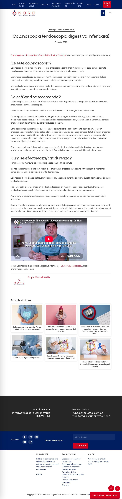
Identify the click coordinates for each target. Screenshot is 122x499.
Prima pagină (17, 55)
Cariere (39, 474)
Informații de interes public (73, 474)
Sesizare (65, 477)
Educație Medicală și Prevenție (61, 30)
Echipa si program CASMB (98, 461)
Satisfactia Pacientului (105, 495)
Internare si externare (71, 467)
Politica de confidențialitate (47, 459)
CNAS (90, 464)
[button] (110, 13)
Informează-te (31, 55)
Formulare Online (69, 472)
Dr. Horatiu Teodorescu (71, 265)
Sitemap (65, 485)
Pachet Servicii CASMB (96, 459)
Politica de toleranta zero (72, 464)
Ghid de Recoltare (69, 469)
